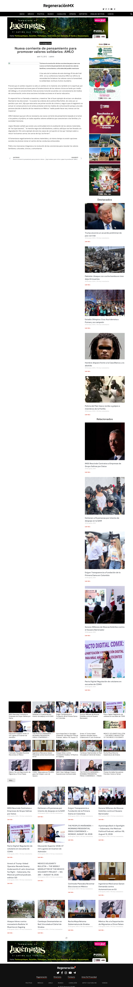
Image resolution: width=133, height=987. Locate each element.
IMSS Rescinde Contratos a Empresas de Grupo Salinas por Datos (20, 716)
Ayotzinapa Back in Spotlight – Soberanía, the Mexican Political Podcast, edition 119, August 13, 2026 (67, 735)
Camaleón (61, 14)
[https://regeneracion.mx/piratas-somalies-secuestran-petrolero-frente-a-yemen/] (114, 767)
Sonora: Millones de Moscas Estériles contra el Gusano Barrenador (89, 716)
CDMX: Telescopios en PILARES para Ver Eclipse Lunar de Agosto (43, 774)
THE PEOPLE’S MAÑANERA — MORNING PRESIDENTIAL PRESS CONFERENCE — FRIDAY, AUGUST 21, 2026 (91, 774)
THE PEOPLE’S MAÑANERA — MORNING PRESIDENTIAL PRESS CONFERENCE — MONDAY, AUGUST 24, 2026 (43, 735)
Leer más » (88, 241)
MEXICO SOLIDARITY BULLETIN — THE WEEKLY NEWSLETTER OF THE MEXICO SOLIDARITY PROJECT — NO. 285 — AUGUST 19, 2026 (114, 735)
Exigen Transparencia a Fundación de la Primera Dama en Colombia (66, 716)
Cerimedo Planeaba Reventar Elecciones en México (19, 754)
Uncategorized (45, 43)
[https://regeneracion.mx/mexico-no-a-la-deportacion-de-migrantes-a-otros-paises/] (19, 767)
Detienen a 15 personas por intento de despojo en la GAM (43, 715)
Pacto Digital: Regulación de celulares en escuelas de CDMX (114, 715)
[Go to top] (129, 983)
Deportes (83, 14)
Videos (110, 14)
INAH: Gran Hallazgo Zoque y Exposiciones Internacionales (66, 773)
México (31, 14)
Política (40, 14)
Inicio (22, 14)
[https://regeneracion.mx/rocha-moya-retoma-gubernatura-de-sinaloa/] (114, 747)
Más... (11, 780)
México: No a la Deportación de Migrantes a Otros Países (19, 773)
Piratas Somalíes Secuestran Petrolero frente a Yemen (113, 773)
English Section (97, 14)
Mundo (51, 14)
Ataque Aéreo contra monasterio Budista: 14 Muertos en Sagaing (67, 754)
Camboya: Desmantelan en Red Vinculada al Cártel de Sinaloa (91, 754)
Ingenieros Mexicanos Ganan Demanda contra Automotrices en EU (43, 754)
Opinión (72, 14)
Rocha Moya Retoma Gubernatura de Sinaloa (112, 754)
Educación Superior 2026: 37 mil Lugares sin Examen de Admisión (19, 735)
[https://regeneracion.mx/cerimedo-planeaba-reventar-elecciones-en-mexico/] (19, 747)
